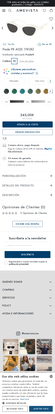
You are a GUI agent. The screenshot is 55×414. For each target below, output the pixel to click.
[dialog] (27, 393)
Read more (24, 399)
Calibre (6, 61)
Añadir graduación (27, 132)
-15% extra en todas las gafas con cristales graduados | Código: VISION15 (27, 3)
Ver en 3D (47, 44)
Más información (15, 151)
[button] (25, 403)
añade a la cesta (27, 124)
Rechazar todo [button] (15, 408)
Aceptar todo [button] (40, 408)
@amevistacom (30, 333)
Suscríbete (27, 254)
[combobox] (51, 376)
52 (14, 61)
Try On (11, 44)
